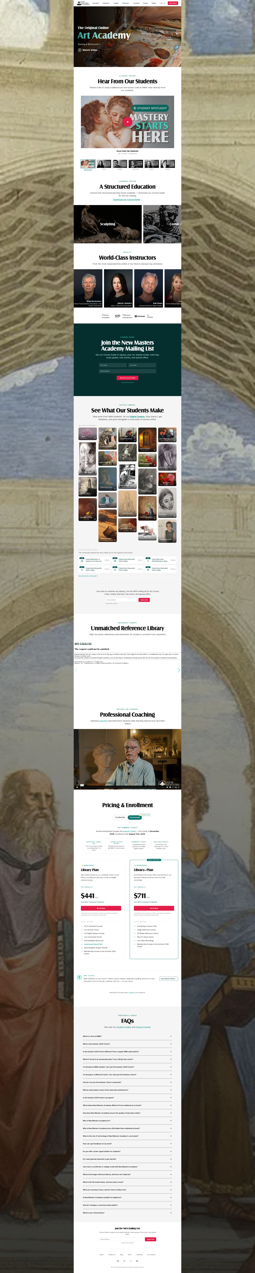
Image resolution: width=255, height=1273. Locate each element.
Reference (125, 3)
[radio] (120, 817)
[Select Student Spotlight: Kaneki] (120, 164)
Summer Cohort (129, 831)
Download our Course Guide (126, 199)
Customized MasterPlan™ (93, 944)
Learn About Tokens (169, 979)
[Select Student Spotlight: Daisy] (152, 164)
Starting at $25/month (88, 44)
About (101, 1254)
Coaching (136, 3)
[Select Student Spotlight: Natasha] (136, 164)
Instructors (106, 3)
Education (95, 3)
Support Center (143, 1027)
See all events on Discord (87, 576)
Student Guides (124, 1027)
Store (129, 1254)
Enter (161, 3)
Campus (115, 3)
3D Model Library (83, 643)
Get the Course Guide (127, 378)
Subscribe (144, 600)
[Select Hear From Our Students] (88, 164)
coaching (103, 721)
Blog (121, 1254)
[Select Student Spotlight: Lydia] (104, 164)
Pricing (145, 3)
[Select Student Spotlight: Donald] (168, 164)
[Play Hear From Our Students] (127, 122)
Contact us (132, 992)
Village (154, 3)
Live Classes (151, 1254)
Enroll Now (173, 3)
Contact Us (111, 1254)
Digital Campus (137, 416)
